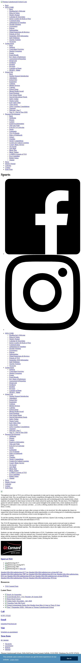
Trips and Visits (14, 125)
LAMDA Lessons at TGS (18, 154)
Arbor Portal (13, 104)
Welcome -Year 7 (15, 110)
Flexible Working (15, 24)
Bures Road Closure (14, 599)
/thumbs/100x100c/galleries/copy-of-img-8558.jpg (52, 576)
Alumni (11, 160)
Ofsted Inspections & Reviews (19, 32)
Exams (11, 53)
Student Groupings (15, 51)
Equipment (13, 82)
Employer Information (16, 124)
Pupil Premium (14, 93)
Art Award (12, 146)
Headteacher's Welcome (17, 11)
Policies (11, 28)
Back (7, 5)
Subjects (12, 47)
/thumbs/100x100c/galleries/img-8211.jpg (42, 574)
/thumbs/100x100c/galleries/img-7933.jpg (14, 578)
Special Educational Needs (18, 97)
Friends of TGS (14, 34)
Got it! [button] (69, 658)
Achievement (9, 43)
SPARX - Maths (14, 70)
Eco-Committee (14, 156)
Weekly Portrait (14, 15)
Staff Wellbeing (14, 38)
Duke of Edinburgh (15, 135)
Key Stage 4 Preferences (17, 57)
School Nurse (13, 89)
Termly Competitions (16, 141)
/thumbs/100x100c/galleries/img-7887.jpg (14, 574)
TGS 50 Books (14, 133)
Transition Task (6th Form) (16, 603)
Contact (7, 167)
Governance (13, 26)
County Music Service (16, 145)
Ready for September (14, 594)
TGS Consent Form (11, 586)
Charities (12, 139)
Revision (12, 66)
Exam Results (13, 55)
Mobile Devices (14, 85)
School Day (13, 80)
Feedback (12, 62)
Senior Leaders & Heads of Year (20, 19)
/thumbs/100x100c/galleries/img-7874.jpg (43, 578)
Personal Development (12, 114)
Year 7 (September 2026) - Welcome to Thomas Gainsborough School (30, 607)
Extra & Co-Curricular (16, 127)
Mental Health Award (16, 91)
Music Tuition (14, 152)
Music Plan (13, 150)
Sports (11, 129)
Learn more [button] (14, 660)
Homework (13, 61)
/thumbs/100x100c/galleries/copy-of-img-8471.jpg (45, 572)
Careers (11, 122)
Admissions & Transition (17, 22)
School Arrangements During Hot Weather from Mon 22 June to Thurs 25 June (33, 605)
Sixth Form (9, 169)
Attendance (13, 78)
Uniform (12, 83)
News (7, 162)
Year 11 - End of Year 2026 (18, 112)
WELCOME (9, 7)
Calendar (8, 165)
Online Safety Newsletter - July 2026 (19, 601)
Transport (12, 108)
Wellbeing (12, 118)
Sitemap (7, 649)
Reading (12, 64)
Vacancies (12, 41)
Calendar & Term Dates (17, 17)
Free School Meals (15, 95)
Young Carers (13, 101)
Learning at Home (15, 68)
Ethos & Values (14, 13)
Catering (12, 87)
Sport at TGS (7, 559)
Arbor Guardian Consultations (19, 106)
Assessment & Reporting (17, 59)
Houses (11, 120)
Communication (14, 21)
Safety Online (13, 99)
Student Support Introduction (19, 76)
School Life (9, 72)
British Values (14, 158)
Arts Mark (12, 148)
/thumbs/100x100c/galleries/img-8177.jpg (14, 572)
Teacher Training (15, 40)
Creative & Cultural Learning (19, 143)
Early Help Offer (15, 103)
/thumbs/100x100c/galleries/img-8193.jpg (21, 576)
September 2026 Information (18, 36)
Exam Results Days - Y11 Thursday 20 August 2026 (24, 597)
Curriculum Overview (16, 49)
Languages (13, 131)
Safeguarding (13, 30)
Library (11, 137)
